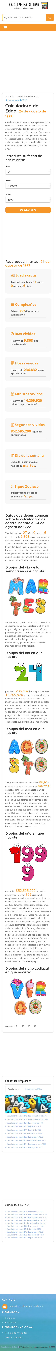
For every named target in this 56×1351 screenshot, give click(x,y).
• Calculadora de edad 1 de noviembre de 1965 (25, 1140)
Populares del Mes (33, 1089)
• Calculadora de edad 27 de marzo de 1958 (24, 1137)
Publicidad (10, 1322)
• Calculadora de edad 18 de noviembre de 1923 (26, 1214)
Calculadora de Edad (27, 96)
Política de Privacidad (16, 1333)
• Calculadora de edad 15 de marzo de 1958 (24, 1232)
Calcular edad (28, 210)
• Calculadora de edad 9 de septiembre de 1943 (26, 1220)
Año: (8, 194)
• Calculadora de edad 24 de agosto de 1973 (24, 1123)
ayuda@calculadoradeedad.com (26, 1306)
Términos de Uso (13, 1337)
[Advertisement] (28, 62)
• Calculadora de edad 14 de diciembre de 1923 (25, 1144)
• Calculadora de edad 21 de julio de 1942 (23, 1126)
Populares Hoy (14, 1089)
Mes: (8, 180)
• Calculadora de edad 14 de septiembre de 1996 (26, 1119)
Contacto (10, 1318)
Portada (9, 96)
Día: (7, 166)
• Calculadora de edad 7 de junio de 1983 (23, 1229)
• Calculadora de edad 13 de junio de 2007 (23, 1237)
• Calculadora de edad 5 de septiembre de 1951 (26, 1223)
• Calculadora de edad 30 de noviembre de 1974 (26, 1217)
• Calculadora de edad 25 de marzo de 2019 (24, 1211)
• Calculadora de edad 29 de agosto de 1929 (24, 1234)
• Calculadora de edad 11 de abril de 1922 (23, 1130)
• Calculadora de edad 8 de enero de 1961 (23, 1133)
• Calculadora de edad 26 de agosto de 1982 (24, 1226)
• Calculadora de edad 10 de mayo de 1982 (23, 1147)
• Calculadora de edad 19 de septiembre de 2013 (26, 1115)
